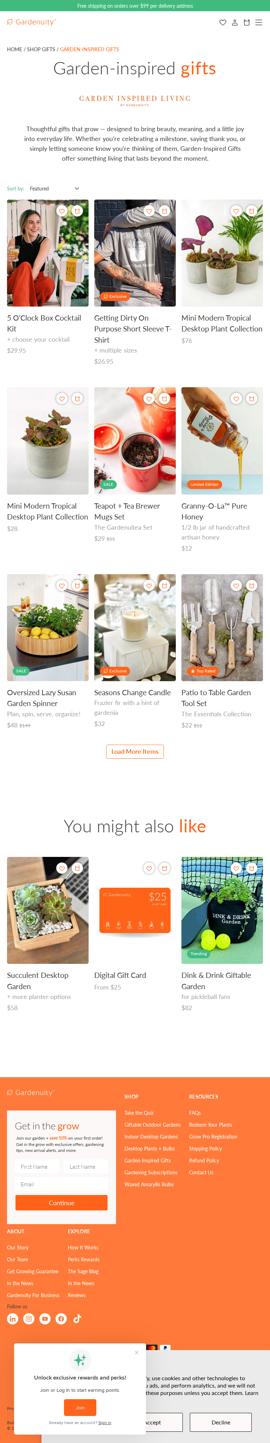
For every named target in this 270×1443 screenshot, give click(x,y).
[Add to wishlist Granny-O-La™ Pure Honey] (236, 398)
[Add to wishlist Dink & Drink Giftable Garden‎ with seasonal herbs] (236, 868)
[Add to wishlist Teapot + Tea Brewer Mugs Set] (149, 398)
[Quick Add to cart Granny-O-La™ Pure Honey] (251, 398)
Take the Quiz (139, 1112)
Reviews (76, 1294)
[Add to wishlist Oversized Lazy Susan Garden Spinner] (62, 585)
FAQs (195, 1112)
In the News (20, 1283)
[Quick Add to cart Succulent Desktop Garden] (77, 868)
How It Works (83, 1247)
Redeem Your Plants (210, 1124)
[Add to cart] (251, 210)
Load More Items (135, 751)
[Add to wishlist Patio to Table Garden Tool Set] (236, 585)
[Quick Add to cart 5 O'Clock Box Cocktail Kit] (77, 210)
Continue (62, 1202)
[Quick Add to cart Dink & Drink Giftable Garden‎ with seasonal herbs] (251, 868)
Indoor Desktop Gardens (151, 1136)
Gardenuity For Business (33, 1294)
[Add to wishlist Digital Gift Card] (149, 868)
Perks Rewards (83, 1259)
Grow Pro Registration (213, 1136)
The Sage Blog (83, 1271)
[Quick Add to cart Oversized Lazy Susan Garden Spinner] (77, 585)
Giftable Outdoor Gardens (152, 1124)
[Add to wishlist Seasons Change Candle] (149, 585)
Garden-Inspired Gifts (147, 1160)
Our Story (17, 1247)
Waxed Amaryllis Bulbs (149, 1184)
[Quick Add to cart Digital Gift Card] (164, 868)
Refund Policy (204, 1160)
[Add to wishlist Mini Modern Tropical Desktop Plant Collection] (236, 211)
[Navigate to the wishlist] (223, 22)
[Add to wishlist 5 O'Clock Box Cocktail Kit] (62, 211)
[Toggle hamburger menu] (259, 22)
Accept (152, 1422)
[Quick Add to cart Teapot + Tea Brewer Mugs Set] (164, 398)
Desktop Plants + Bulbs (149, 1148)
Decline (221, 1422)
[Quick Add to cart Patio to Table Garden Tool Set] (251, 585)
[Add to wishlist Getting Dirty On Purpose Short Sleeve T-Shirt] (149, 211)
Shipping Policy (205, 1148)
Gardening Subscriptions (151, 1172)
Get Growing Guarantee (32, 1271)
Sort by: (15, 188)
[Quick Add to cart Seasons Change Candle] (164, 585)
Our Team (17, 1259)
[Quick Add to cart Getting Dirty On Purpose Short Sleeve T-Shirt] (164, 210)
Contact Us (201, 1172)
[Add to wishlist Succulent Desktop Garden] (62, 868)
